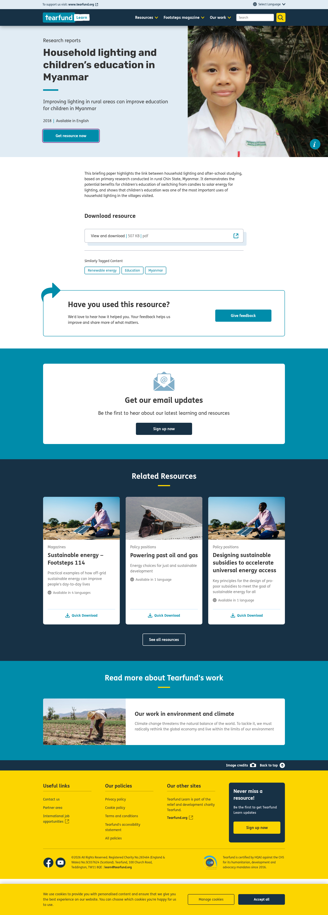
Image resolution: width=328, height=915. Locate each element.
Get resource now (71, 136)
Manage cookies (211, 899)
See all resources (164, 640)
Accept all (261, 899)
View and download (119, 236)
